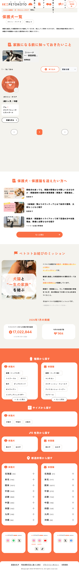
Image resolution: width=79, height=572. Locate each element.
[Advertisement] (39, 152)
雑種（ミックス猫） (52, 373)
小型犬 (8, 422)
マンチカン (49, 378)
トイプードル (11, 378)
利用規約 (65, 565)
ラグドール (49, 395)
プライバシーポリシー (51, 565)
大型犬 (27, 422)
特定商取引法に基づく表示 (31, 565)
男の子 (8, 447)
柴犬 (7, 384)
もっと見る (21, 399)
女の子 (18, 447)
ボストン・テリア (23, 10)
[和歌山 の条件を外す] (31, 22)
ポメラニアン (11, 389)
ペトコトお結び (8, 10)
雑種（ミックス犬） (13, 373)
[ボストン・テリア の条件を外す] (20, 22)
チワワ (23, 378)
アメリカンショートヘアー (55, 389)
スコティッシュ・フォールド (56, 384)
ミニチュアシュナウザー (15, 395)
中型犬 (18, 422)
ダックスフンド (20, 384)
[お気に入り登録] (16, 90)
